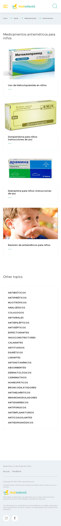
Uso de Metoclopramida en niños (27, 85)
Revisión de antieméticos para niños (29, 245)
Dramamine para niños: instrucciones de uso (29, 192)
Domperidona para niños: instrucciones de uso (23, 138)
